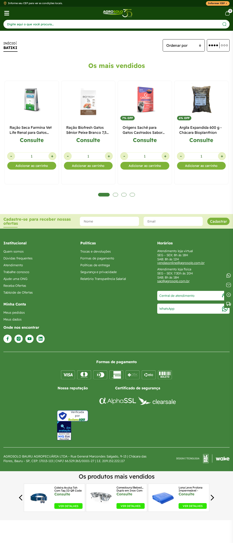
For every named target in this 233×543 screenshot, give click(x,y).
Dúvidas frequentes (18, 258)
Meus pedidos (14, 312)
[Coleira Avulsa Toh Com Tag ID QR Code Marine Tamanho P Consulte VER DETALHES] (38, 507)
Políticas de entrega (95, 265)
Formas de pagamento (97, 258)
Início (9, 43)
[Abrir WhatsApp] (221, 531)
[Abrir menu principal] (6, 13)
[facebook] (7, 339)
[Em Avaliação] (64, 430)
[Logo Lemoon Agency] (203, 458)
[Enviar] (224, 24)
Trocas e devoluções (95, 251)
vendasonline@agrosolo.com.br (181, 263)
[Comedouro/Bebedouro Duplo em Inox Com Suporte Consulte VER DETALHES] (101, 507)
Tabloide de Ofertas (18, 292)
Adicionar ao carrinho (31, 166)
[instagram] (18, 339)
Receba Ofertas (14, 286)
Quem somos (13, 251)
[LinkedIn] (40, 339)
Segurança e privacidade (98, 272)
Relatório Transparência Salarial (103, 279)
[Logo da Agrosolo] (117, 13)
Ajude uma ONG (15, 279)
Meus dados (12, 319)
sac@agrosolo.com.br (173, 281)
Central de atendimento (177, 296)
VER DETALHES (68, 506)
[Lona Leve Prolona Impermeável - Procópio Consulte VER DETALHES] (163, 507)
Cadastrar (218, 221)
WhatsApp (167, 309)
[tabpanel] (32, 159)
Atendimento (13, 265)
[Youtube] (29, 339)
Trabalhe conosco (16, 272)
